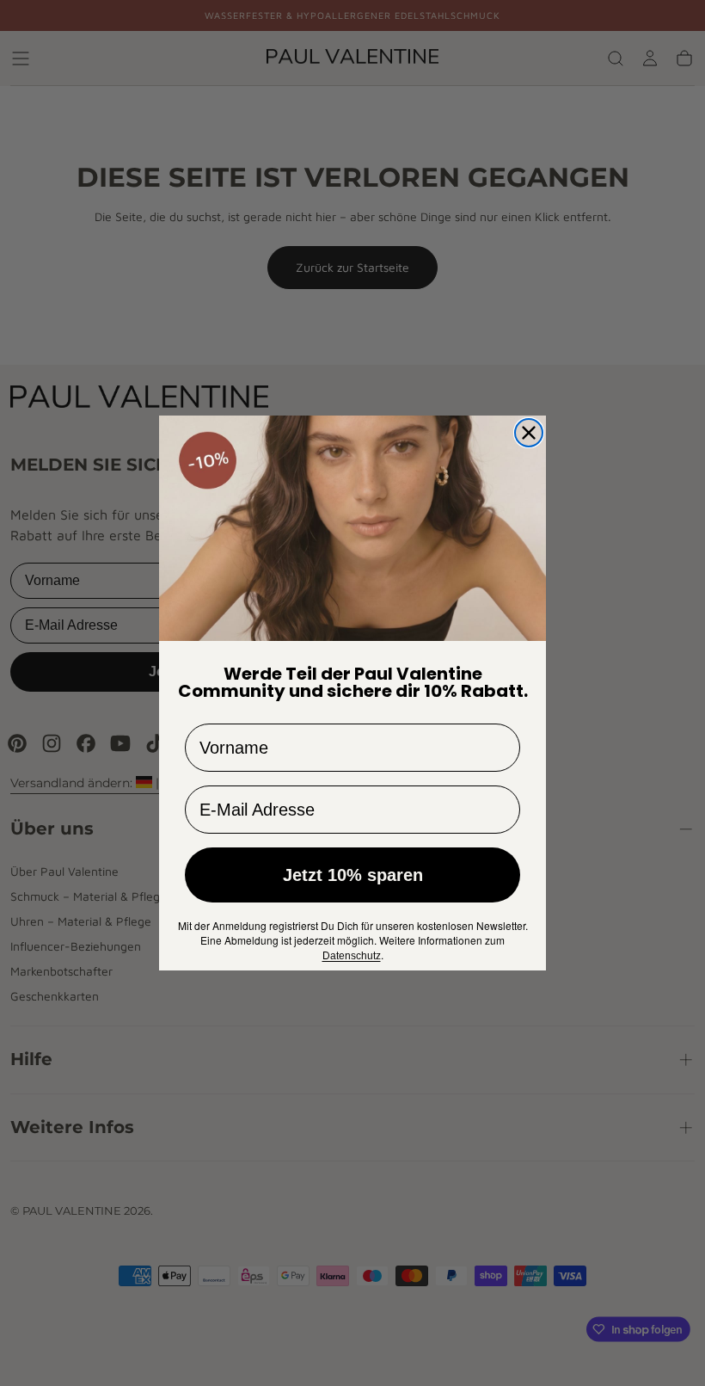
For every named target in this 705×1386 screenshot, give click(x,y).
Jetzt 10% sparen (353, 874)
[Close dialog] (529, 433)
